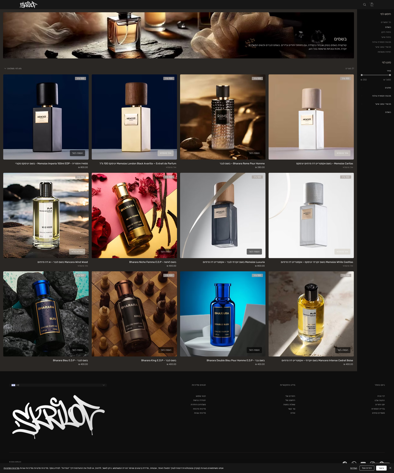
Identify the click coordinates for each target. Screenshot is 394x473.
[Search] (365, 4)
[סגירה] (390, 468)
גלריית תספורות (378, 409)
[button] (372, 4)
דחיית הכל (367, 468)
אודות (292, 413)
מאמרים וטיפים (378, 413)
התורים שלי (290, 396)
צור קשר (291, 409)
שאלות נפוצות (289, 404)
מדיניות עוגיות (200, 413)
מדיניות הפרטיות (11, 468)
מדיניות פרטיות (199, 409)
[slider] (362, 75)
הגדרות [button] (353, 468)
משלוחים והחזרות (198, 404)
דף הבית (381, 396)
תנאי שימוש (201, 396)
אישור (381, 468)
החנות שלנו (380, 400)
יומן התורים (380, 404)
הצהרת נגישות (199, 400)
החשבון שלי (290, 400)
